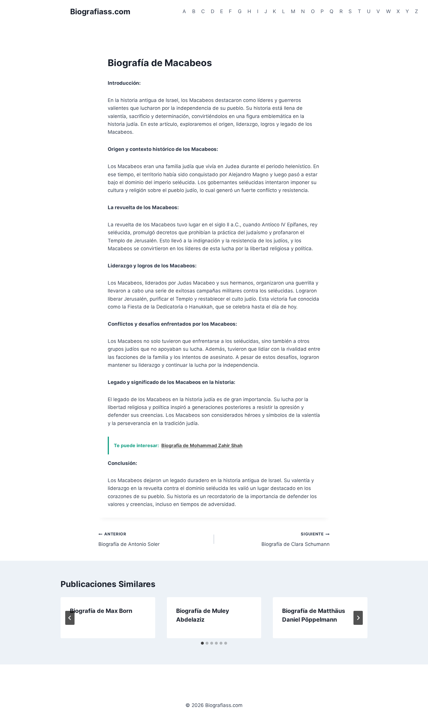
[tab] (202, 643)
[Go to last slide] (70, 618)
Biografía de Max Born (101, 610)
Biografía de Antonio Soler (129, 539)
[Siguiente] (358, 618)
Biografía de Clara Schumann (295, 539)
